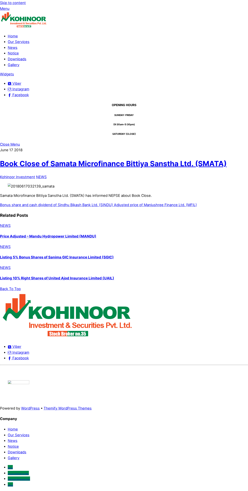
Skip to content (13, 3)
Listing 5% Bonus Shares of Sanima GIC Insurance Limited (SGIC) (57, 257)
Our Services (18, 42)
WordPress (30, 408)
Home (13, 36)
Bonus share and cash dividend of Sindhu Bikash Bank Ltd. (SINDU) (56, 205)
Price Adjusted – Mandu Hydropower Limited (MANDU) (48, 236)
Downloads (17, 59)
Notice (13, 53)
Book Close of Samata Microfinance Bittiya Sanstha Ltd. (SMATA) (113, 163)
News (12, 47)
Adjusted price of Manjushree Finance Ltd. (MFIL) (155, 205)
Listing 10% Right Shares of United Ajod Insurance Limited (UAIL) (57, 278)
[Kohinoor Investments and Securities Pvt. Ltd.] (24, 27)
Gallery (13, 65)
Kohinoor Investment (17, 177)
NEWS (41, 177)
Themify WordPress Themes (68, 408)
